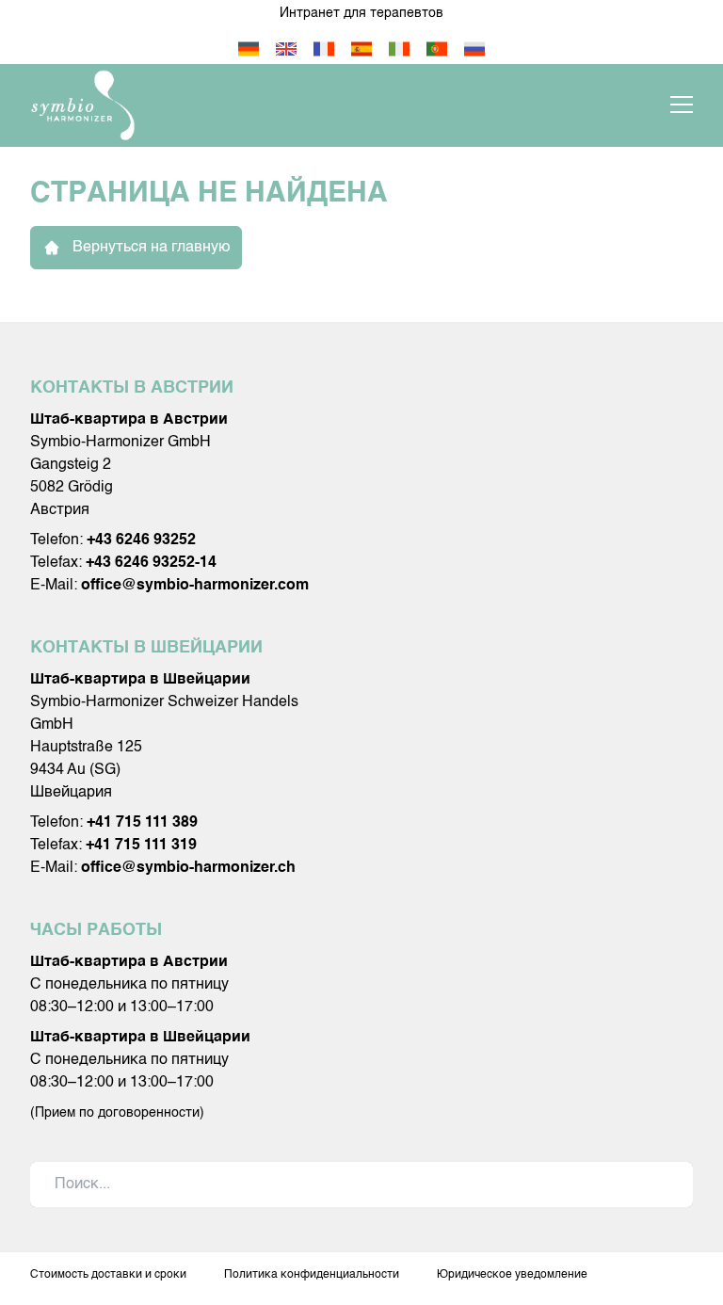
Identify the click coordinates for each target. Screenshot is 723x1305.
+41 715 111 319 (141, 845)
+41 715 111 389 (142, 822)
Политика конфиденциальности (311, 1275)
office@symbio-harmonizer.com (195, 585)
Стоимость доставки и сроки (108, 1275)
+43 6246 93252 (141, 540)
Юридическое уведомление (512, 1275)
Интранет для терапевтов (361, 13)
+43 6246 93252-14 (151, 563)
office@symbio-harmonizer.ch (188, 868)
